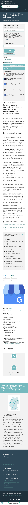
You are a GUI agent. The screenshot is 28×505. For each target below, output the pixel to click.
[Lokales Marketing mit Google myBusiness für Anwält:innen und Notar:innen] (14, 294)
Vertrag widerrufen (13, 503)
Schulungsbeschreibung (9, 61)
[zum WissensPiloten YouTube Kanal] (19, 499)
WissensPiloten (6, 20)
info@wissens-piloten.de (9, 3)
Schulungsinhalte (8, 62)
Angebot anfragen (9, 53)
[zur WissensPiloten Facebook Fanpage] (10, 499)
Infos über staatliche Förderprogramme (10, 349)
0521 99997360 (15, 363)
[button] (6, 275)
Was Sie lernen (7, 59)
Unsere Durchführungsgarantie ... (14, 65)
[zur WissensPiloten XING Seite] (13, 499)
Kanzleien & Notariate (15, 20)
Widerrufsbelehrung (8, 483)
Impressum (6, 485)
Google (10, 308)
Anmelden (9, 50)
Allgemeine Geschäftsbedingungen (11, 482)
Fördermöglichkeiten (8, 480)
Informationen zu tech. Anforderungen (12, 343)
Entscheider (19, 310)
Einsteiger (12, 310)
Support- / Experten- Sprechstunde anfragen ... (14, 68)
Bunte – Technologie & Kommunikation (13, 495)
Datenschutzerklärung (9, 487)
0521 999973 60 (8, 1)
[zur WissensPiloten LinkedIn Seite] (16, 499)
